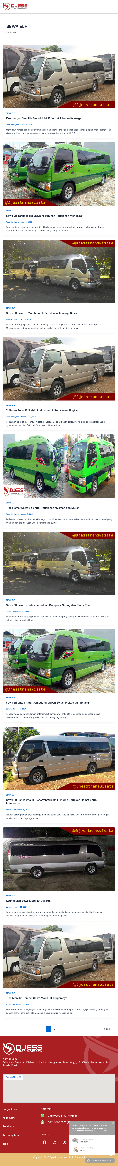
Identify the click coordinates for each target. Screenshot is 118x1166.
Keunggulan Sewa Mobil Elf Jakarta (28, 900)
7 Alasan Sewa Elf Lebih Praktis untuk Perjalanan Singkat (42, 410)
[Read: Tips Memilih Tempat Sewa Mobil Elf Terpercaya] (59, 956)
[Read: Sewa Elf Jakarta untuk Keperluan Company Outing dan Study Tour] (59, 563)
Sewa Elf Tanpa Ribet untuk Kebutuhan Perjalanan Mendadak (44, 215)
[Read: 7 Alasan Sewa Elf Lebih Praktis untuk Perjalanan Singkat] (59, 368)
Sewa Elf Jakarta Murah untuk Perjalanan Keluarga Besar (41, 313)
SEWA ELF (10, 113)
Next (106, 1028)
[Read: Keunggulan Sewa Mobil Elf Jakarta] (59, 859)
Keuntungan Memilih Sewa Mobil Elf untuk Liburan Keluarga (43, 118)
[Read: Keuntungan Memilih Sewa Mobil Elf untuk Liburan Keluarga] (59, 76)
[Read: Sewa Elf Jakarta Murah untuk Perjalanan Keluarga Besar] (59, 271)
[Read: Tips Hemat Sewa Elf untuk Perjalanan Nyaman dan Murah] (59, 466)
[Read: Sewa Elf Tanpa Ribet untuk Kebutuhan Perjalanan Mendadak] (59, 174)
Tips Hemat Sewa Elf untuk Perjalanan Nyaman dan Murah (42, 507)
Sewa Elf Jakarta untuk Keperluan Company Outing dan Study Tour (48, 605)
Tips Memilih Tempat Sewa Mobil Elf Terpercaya (36, 998)
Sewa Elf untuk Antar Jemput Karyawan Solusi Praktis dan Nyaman (48, 702)
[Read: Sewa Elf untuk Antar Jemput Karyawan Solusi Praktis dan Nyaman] (59, 661)
